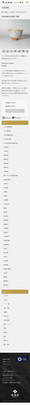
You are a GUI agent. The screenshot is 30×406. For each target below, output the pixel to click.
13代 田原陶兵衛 (8, 127)
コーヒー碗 (6, 304)
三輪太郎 (6, 147)
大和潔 (5, 192)
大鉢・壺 (6, 316)
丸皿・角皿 (6, 308)
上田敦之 (6, 151)
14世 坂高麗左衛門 (8, 135)
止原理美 (6, 228)
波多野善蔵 (6, 240)
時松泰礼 (6, 216)
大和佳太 (6, 184)
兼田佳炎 (6, 155)
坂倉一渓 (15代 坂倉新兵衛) (11, 175)
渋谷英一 (6, 248)
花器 (5, 328)
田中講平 (6, 261)
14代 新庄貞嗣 (7, 139)
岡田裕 (5, 212)
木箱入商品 (6, 320)
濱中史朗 (6, 253)
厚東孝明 (6, 167)
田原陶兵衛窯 (7, 269)
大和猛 (5, 196)
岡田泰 (5, 208)
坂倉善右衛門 (7, 180)
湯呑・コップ (7, 324)
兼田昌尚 (6, 159)
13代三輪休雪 (7, 131)
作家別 (5, 312)
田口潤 (5, 273)
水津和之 (6, 232)
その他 (5, 300)
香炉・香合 (6, 344)
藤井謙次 (6, 281)
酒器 (5, 336)
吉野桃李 (6, 171)
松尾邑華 (6, 220)
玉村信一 (6, 257)
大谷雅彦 (6, 200)
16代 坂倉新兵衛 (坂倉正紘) (11, 143)
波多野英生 (6, 244)
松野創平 (6, 224)
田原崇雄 (6, 265)
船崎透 (5, 277)
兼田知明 (6, 163)
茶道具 (5, 332)
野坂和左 (6, 285)
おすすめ (6, 296)
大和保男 (6, 188)
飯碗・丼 (6, 340)
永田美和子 (6, 236)
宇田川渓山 (6, 204)
